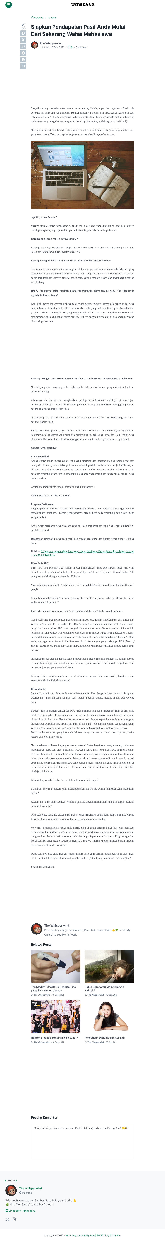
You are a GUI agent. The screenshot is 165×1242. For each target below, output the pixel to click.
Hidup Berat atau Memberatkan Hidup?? (104, 988)
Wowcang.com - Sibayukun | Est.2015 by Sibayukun (93, 1235)
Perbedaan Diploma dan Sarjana (105, 1037)
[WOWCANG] (83, 5)
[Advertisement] (82, 75)
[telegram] (23, 53)
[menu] (8, 5)
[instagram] (14, 1220)
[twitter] (23, 40)
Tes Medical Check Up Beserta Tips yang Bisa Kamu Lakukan (53, 988)
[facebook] (23, 33)
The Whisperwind (30, 1188)
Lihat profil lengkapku (21, 1210)
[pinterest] (23, 59)
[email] (23, 66)
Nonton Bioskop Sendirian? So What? (54, 1037)
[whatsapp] (23, 46)
